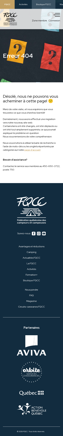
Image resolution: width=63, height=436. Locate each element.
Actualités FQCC (31, 257)
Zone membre (39, 20)
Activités (23, 4)
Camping (31, 252)
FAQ (31, 295)
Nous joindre (31, 289)
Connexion (54, 20)
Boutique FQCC (43, 4)
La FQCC (31, 263)
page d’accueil (32, 149)
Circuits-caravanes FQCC (31, 306)
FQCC (7, 4)
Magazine (31, 301)
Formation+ (32, 274)
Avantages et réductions (31, 246)
